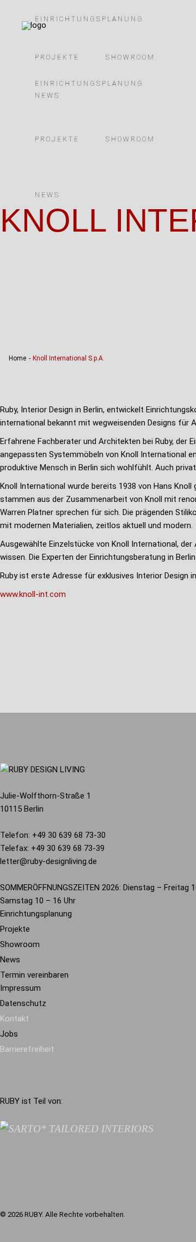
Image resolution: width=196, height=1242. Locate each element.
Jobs (9, 1034)
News (10, 960)
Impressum (20, 988)
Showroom (20, 944)
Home (17, 358)
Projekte (15, 929)
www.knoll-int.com (33, 594)
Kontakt (14, 1019)
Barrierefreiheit (27, 1049)
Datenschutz (23, 1003)
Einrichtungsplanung (36, 914)
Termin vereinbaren (34, 975)
